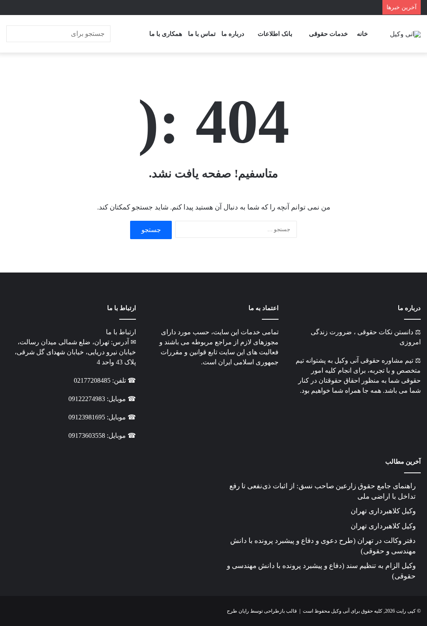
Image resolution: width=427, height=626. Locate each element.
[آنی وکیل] (405, 33)
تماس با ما (202, 33)
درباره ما (232, 33)
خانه (362, 33)
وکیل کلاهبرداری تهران (383, 511)
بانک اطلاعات (275, 33)
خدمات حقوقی (328, 33)
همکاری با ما (165, 33)
